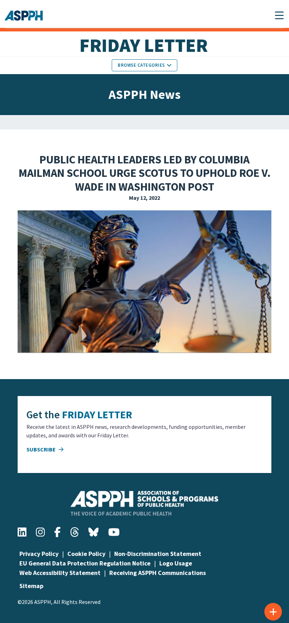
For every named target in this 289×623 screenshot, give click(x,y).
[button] (279, 15)
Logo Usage (175, 563)
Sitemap (31, 586)
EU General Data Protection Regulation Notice (84, 563)
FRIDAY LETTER (97, 414)
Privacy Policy (39, 554)
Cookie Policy (86, 554)
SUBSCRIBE (41, 449)
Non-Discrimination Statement (157, 554)
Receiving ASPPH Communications (157, 573)
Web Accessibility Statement (59, 573)
